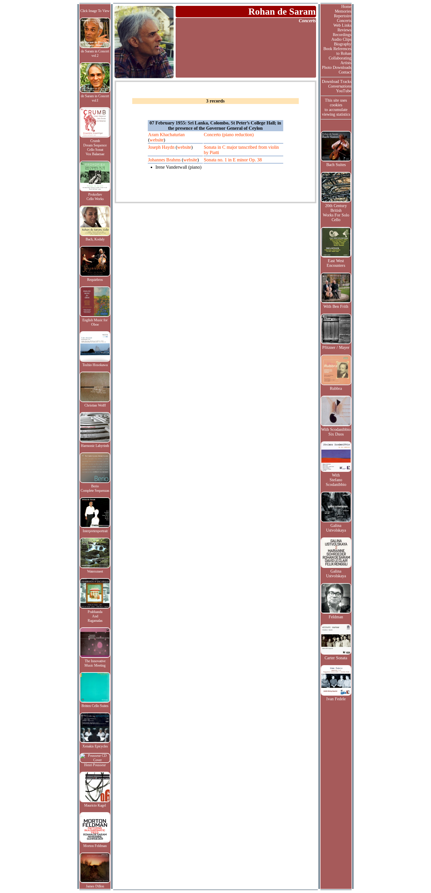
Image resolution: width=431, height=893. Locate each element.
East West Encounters (336, 263)
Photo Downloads (336, 67)
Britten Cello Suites (95, 706)
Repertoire (342, 16)
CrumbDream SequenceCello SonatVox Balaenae (95, 147)
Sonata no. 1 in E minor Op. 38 (233, 159)
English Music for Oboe (95, 322)
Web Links (342, 25)
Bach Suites (336, 165)
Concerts (344, 20)
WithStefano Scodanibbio (336, 480)
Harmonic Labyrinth (95, 446)
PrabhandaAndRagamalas (95, 616)
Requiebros (95, 280)
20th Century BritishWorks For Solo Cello (336, 213)
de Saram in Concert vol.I (95, 98)
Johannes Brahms (164, 159)
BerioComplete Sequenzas (95, 488)
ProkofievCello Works (95, 196)
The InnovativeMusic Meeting (95, 663)
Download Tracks (336, 81)
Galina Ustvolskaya (336, 527)
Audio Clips (341, 39)
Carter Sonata (336, 658)
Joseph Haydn (161, 147)
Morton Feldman (95, 846)
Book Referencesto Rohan (337, 51)
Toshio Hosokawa (95, 365)
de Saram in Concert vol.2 (95, 53)
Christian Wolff (95, 405)
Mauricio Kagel (95, 805)
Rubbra (336, 388)
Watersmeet (95, 571)
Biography (342, 44)
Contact (345, 72)
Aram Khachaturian (166, 134)
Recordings (342, 35)
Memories (343, 11)
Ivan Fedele (336, 699)
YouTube (343, 91)
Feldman (336, 617)
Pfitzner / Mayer (335, 347)
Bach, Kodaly (95, 239)
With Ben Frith (335, 306)
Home (346, 6)
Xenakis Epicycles (95, 746)
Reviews (344, 30)
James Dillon (95, 886)
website (157, 139)
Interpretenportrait (95, 531)
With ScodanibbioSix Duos (336, 431)
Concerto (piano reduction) (229, 134)
